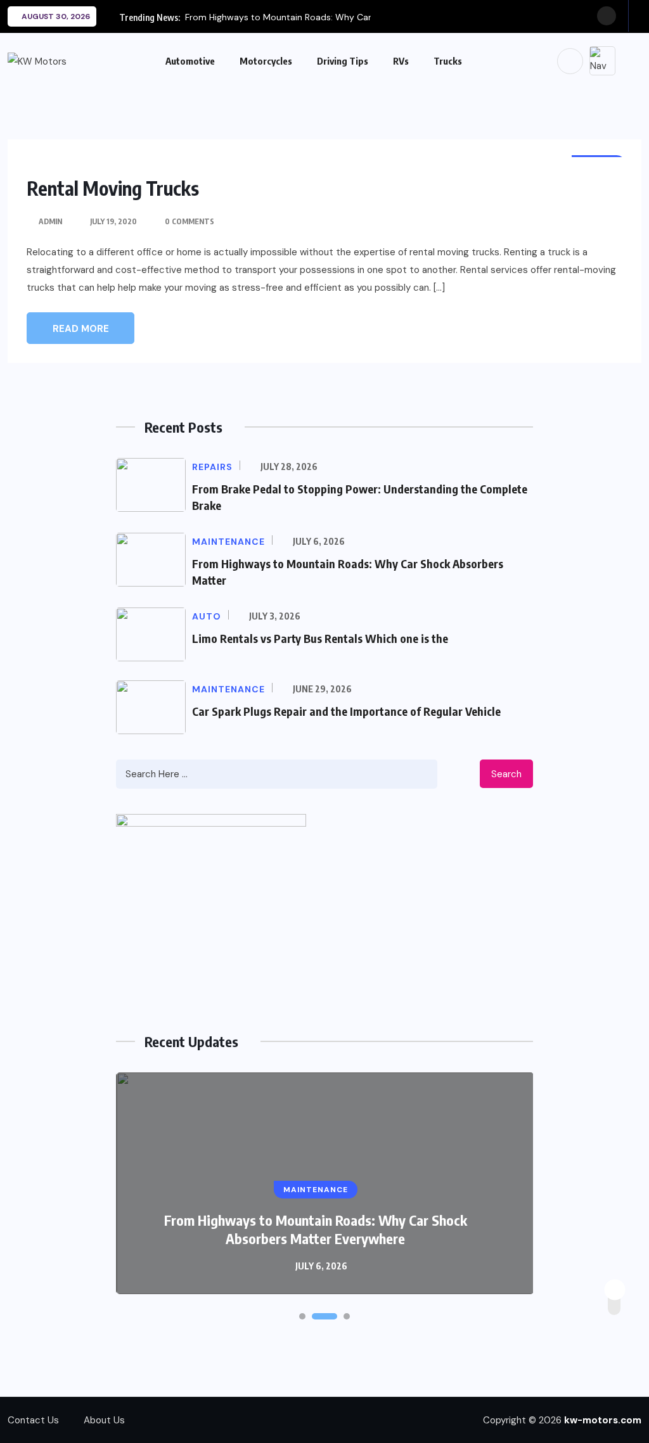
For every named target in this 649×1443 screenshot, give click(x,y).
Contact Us (33, 1420)
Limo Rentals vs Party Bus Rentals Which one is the (320, 638)
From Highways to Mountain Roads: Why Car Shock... (295, 17)
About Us (104, 1420)
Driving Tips (342, 61)
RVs (401, 61)
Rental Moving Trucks (113, 188)
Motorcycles (266, 61)
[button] (302, 1316)
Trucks (448, 61)
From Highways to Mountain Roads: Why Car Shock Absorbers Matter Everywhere (315, 1229)
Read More (81, 328)
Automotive (190, 61)
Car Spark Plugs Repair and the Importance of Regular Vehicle (346, 711)
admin (50, 221)
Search (506, 774)
